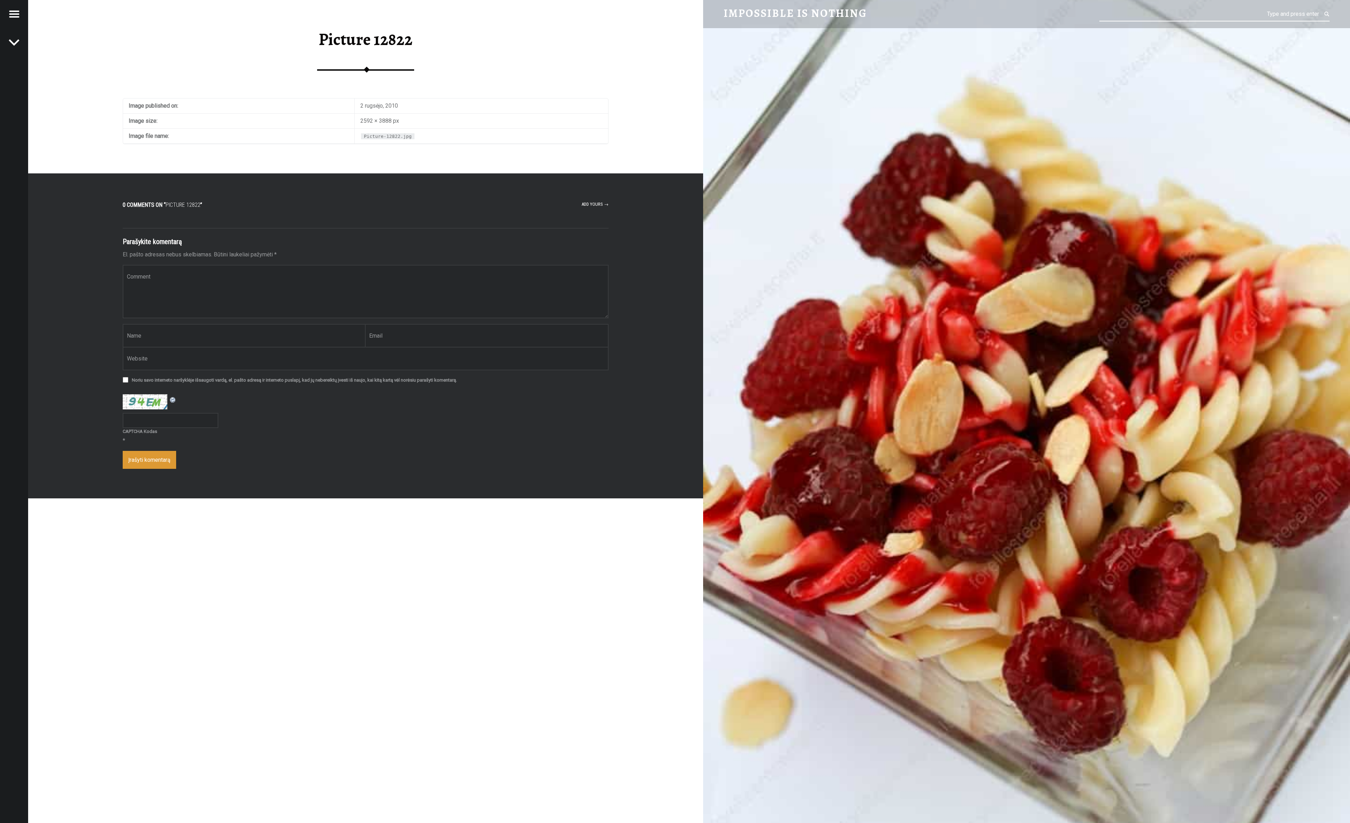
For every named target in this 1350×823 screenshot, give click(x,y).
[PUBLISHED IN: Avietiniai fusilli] (14, 42)
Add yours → (595, 204)
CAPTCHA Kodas (140, 431)
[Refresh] (173, 398)
